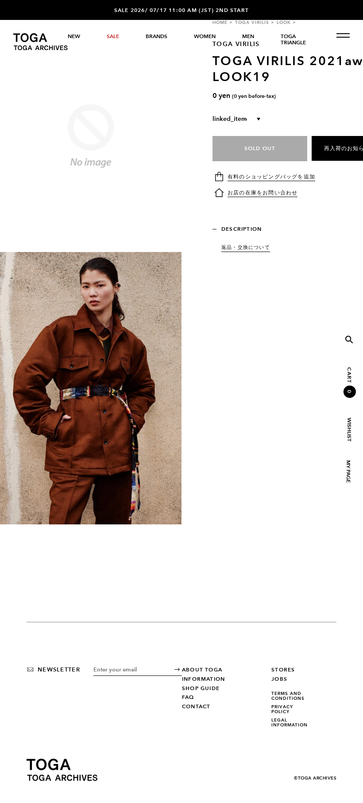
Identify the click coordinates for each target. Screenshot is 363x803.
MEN (248, 36)
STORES (283, 670)
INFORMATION (203, 679)
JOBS (279, 679)
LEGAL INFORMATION (289, 723)
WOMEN (205, 36)
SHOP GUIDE (201, 688)
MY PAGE (348, 471)
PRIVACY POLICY (282, 709)
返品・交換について (245, 247)
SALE (113, 36)
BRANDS (156, 36)
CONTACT (196, 706)
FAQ (188, 697)
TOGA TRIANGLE (293, 39)
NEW (74, 36)
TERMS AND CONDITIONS (288, 696)
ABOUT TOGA (202, 670)
